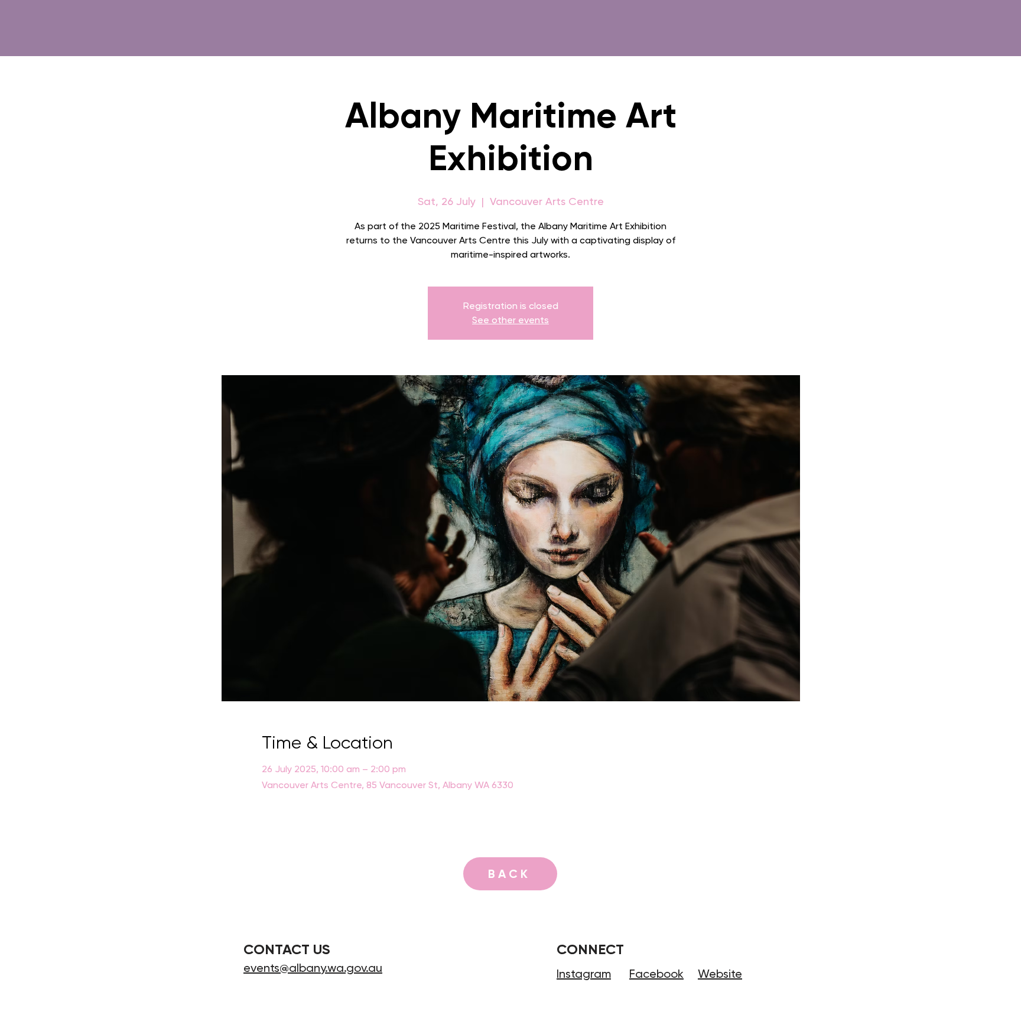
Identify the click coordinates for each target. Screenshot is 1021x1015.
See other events (510, 320)
